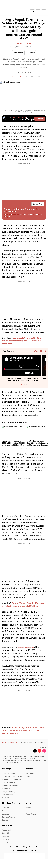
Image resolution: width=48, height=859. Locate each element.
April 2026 (5, 842)
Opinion (5, 820)
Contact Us (33, 850)
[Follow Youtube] (39, 751)
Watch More (39, 351)
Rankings (6, 768)
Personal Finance (8, 817)
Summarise (18, 53)
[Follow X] (35, 751)
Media (28, 803)
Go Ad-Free (37, 204)
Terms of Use (33, 847)
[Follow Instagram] (44, 751)
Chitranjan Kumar (24, 43)
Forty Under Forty (8, 792)
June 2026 (5, 836)
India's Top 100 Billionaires (12, 776)
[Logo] (8, 12)
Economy (5, 814)
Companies (30, 773)
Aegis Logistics (26, 647)
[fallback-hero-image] (13, 432)
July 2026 (5, 833)
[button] (38, 11)
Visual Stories (31, 814)
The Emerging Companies (11, 779)
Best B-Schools (7, 795)
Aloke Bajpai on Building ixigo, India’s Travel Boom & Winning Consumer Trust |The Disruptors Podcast (21, 380)
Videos (28, 808)
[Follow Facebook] (30, 751)
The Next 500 (7, 788)
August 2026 (6, 830)
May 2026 (5, 839)
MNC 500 (5, 798)
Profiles (29, 768)
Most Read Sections (11, 803)
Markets (5, 811)
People (28, 776)
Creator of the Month (9, 773)
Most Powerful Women (10, 785)
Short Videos (30, 811)
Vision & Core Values (19, 850)
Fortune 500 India (8, 782)
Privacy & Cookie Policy (18, 847)
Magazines (7, 825)
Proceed (39, 119)
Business (5, 808)
